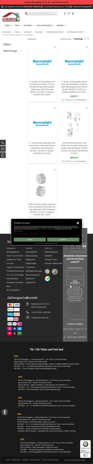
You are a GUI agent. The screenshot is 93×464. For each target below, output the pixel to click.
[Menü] (89, 441)
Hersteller (48, 256)
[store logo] (11, 17)
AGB (8, 460)
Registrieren (30, 259)
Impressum (15, 460)
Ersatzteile (39, 32)
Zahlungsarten (31, 252)
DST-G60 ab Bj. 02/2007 (75, 32)
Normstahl (28, 32)
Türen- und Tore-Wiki (15, 256)
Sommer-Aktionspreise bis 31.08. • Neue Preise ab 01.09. (46, 2)
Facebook (66, 245)
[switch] (85, 455)
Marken (17, 32)
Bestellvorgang (32, 256)
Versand (29, 248)
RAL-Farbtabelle (13, 290)
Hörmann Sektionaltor (53, 263)
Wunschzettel (69, 13)
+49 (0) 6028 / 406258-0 (31, 6)
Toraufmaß (30, 267)
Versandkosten (81, 100)
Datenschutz (35, 460)
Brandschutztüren (33, 275)
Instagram (78, 245)
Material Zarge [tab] (10, 51)
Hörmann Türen (51, 259)
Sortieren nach (65, 39)
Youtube (72, 245)
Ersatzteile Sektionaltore (55, 32)
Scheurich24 (6, 32)
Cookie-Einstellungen (50, 460)
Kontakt (32, 297)
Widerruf (25, 460)
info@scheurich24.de (40, 318)
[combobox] (41, 13)
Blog (8, 286)
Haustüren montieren (15, 282)
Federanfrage (31, 263)
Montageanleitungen (34, 271)
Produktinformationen (15, 271)
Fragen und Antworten (15, 267)
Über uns (48, 248)
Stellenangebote (51, 252)
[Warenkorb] (73, 13)
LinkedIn (84, 245)
